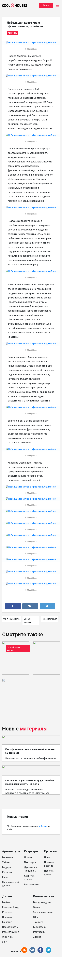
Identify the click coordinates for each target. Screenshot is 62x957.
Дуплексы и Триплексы (30, 869)
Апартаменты (31, 884)
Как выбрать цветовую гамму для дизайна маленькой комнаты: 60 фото (29, 782)
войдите (43, 826)
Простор (7, 917)
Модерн (6, 867)
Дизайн (7, 896)
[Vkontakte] (30, 606)
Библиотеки (39, 927)
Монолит (7, 922)
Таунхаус (38, 922)
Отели (36, 907)
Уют (4, 941)
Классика (7, 872)
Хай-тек (6, 862)
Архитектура (11, 851)
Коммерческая (43, 896)
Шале (5, 877)
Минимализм (9, 857)
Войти (46, 5)
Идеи (47, 857)
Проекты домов (49, 872)
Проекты (50, 851)
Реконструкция (10, 932)
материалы (34, 729)
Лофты (28, 857)
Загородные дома (42, 912)
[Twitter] (47, 606)
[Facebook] (13, 606)
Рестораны (39, 932)
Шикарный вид (10, 907)
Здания (37, 936)
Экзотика (7, 936)
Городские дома (42, 902)
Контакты (16, 951)
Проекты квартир (49, 864)
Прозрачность (10, 927)
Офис (36, 917)
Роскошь (7, 912)
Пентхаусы (30, 862)
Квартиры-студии (30, 877)
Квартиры (31, 851)
